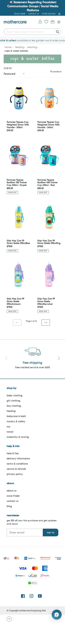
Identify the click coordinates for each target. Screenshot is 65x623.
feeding (19, 47)
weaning (32, 47)
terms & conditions (17, 463)
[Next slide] (58, 359)
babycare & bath (16, 416)
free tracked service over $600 (32, 367)
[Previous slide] (6, 359)
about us (11, 490)
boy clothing (14, 405)
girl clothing (13, 400)
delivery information (18, 458)
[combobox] (32, 32)
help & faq (12, 453)
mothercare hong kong (30, 610)
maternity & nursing (18, 436)
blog (9, 506)
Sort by (8, 68)
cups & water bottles (16, 50)
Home (8, 47)
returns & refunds (16, 468)
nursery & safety (16, 421)
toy (8, 426)
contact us (12, 501)
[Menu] (58, 22)
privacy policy (15, 474)
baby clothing (14, 395)
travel (10, 431)
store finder (13, 495)
